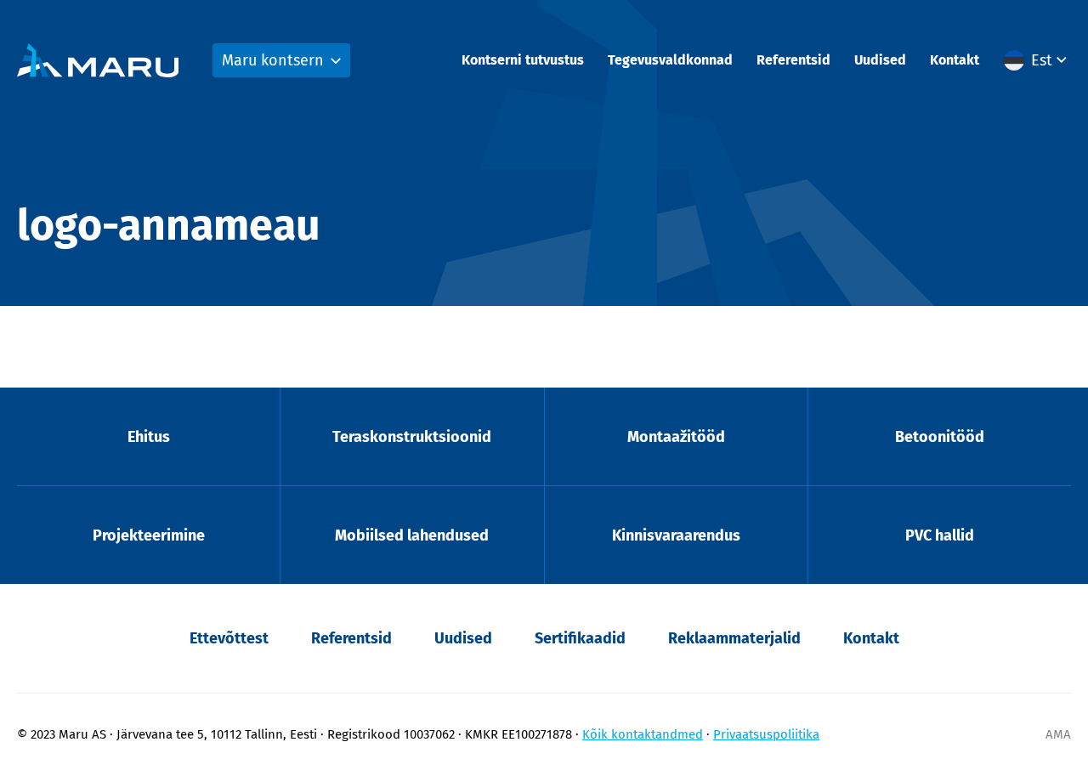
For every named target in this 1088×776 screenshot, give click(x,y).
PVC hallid (939, 535)
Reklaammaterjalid (734, 638)
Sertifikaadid (580, 638)
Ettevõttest (229, 638)
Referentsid (793, 60)
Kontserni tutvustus (523, 60)
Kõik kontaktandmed (642, 734)
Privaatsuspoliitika (766, 734)
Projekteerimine (149, 535)
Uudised (880, 60)
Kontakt (954, 60)
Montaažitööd (676, 437)
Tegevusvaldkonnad (670, 60)
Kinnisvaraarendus (676, 535)
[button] (1037, 60)
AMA (1058, 734)
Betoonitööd (939, 437)
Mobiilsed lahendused (412, 535)
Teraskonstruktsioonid (411, 437)
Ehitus (149, 437)
